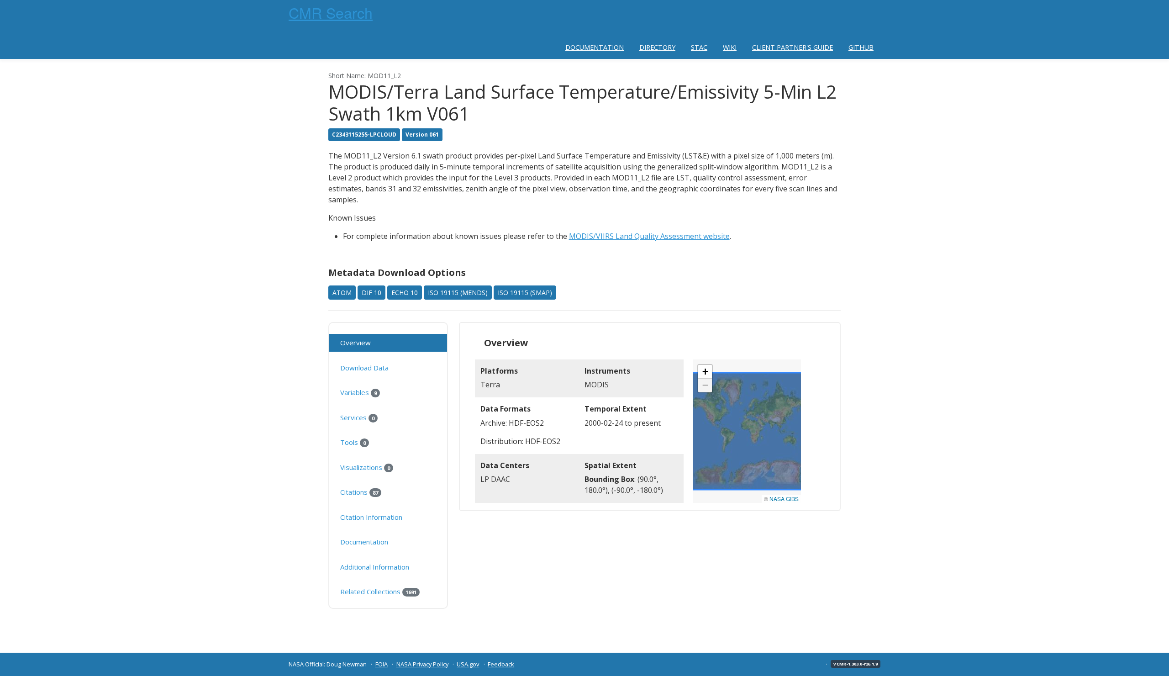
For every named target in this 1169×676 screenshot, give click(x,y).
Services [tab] (357, 417)
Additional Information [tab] (374, 566)
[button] (705, 372)
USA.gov (468, 664)
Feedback (501, 664)
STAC (699, 47)
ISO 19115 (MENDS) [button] (458, 292)
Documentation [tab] (364, 541)
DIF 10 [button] (371, 292)
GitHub (861, 47)
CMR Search (331, 12)
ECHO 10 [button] (404, 292)
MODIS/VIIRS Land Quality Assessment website (649, 236)
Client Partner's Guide (792, 47)
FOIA (381, 664)
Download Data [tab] (364, 367)
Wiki (730, 47)
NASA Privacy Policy (422, 664)
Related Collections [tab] (378, 591)
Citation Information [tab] (371, 517)
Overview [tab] (355, 342)
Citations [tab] (359, 491)
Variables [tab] (358, 392)
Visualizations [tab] (365, 467)
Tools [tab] (353, 442)
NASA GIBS (784, 498)
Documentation (594, 47)
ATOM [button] (342, 292)
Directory (657, 47)
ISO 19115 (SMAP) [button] (525, 292)
